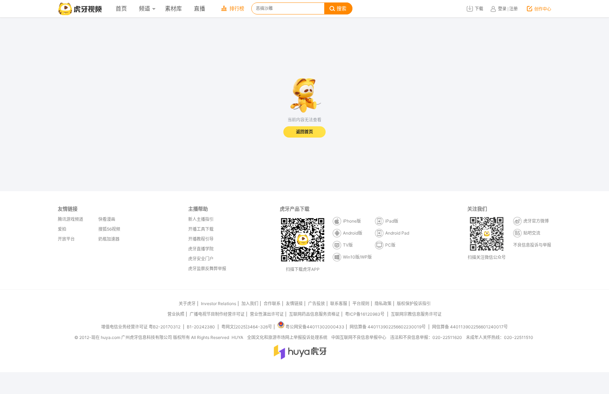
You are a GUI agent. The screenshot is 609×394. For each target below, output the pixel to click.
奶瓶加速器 (108, 239)
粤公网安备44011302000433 (314, 326)
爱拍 (62, 229)
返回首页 (304, 131)
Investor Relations (218, 303)
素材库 (173, 9)
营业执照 (175, 314)
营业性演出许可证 (267, 314)
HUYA (237, 337)
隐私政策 (383, 303)
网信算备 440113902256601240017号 (470, 326)
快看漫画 (106, 219)
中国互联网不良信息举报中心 (358, 337)
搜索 (341, 8)
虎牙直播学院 (201, 248)
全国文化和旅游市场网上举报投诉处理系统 (287, 337)
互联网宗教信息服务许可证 (416, 314)
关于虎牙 (187, 303)
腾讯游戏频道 (70, 219)
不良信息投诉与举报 (532, 245)
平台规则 (360, 303)
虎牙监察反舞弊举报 (207, 268)
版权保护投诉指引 (414, 303)
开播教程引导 (201, 239)
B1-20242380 (201, 326)
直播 (199, 9)
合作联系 (272, 303)
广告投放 (316, 303)
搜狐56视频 (109, 229)
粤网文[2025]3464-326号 (246, 326)
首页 (121, 9)
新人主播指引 (201, 219)
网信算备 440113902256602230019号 (388, 326)
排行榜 (236, 8)
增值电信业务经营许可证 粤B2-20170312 (141, 326)
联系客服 (338, 303)
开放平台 (66, 239)
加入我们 (249, 303)
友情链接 (294, 303)
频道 (144, 9)
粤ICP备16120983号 (365, 314)
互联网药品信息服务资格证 (314, 314)
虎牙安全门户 (201, 258)
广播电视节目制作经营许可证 (217, 314)
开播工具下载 (201, 229)
